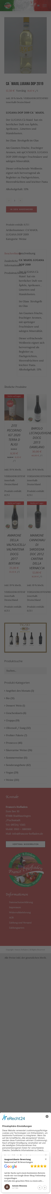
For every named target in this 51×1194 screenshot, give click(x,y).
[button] (46, 1159)
